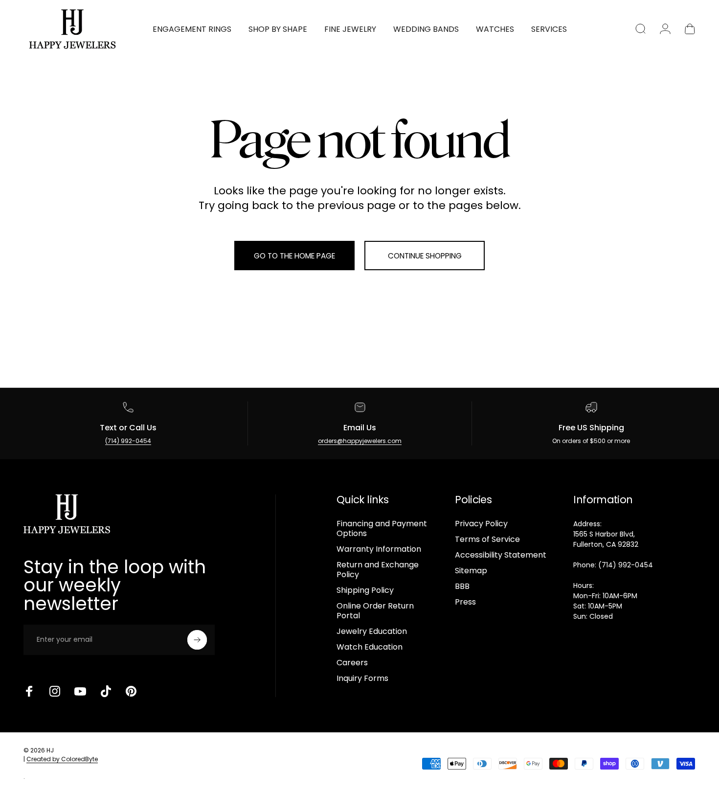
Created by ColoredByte (62, 759)
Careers (352, 663)
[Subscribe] (197, 640)
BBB (462, 586)
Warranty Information (379, 549)
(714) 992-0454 (128, 441)
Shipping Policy (365, 590)
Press (465, 602)
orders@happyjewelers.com (360, 441)
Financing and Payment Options (382, 528)
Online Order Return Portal (375, 611)
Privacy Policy (481, 524)
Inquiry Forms (362, 678)
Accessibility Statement (500, 555)
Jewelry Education (372, 631)
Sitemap (471, 571)
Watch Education (370, 647)
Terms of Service (487, 539)
